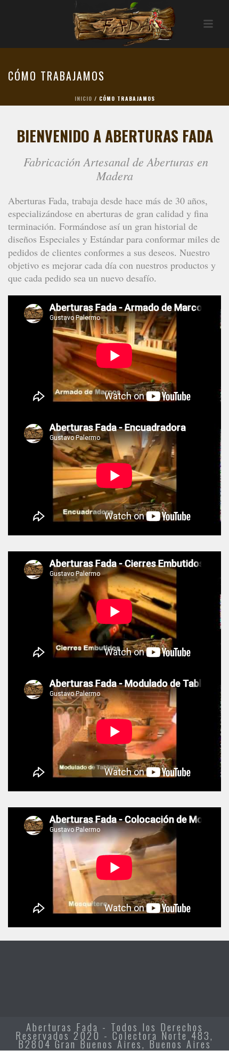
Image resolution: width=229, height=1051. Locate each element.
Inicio (83, 98)
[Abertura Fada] (114, 24)
